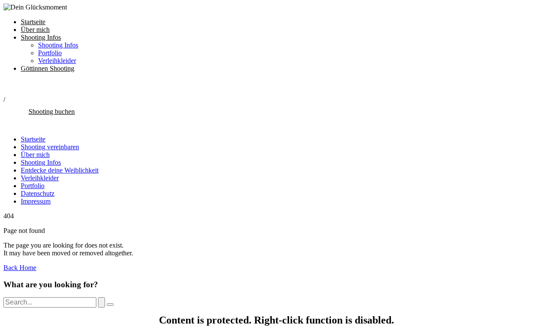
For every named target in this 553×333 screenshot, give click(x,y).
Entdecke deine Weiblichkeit (60, 170)
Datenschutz (37, 193)
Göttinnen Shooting (47, 68)
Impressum (36, 201)
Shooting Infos (41, 37)
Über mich (35, 29)
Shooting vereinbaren (50, 147)
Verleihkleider (57, 60)
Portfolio (50, 53)
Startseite (33, 21)
